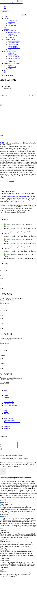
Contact (6, 395)
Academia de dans (13, 42)
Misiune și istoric (13, 20)
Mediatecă (11, 53)
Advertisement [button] (4, 558)
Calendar (6, 29)
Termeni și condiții (9, 403)
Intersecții (10, 34)
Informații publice (13, 25)
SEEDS (10, 49)
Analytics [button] (3, 548)
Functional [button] (3, 530)
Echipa (10, 23)
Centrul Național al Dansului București (11, 3)
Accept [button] (16, 467)
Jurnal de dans (12, 60)
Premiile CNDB (12, 36)
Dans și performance (14, 32)
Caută (5, 16)
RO (5, 6)
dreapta (6, 263)
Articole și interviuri (14, 56)
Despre (10, 65)
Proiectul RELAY (13, 46)
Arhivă (10, 68)
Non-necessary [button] (4, 514)
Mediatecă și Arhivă (10, 51)
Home (2, 75)
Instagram (7, 428)
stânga (6, 219)
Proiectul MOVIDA (14, 48)
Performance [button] (4, 539)
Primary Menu (4, 11)
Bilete (5, 390)
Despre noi (7, 18)
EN (5, 8)
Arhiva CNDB (12, 61)
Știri (5, 27)
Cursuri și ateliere (13, 44)
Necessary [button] (3, 500)
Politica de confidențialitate (12, 405)
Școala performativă (14, 41)
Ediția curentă (12, 67)
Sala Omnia (11, 22)
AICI (12, 181)
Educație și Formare (10, 39)
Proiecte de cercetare (14, 58)
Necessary (5, 502)
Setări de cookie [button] (6, 467)
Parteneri (6, 397)
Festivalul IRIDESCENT (11, 63)
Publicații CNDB (13, 55)
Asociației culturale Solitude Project (18, 196)
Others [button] (2, 569)
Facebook (7, 426)
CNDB (2, 143)
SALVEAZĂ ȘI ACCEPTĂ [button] (8, 576)
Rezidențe (11, 37)
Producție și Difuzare (10, 30)
